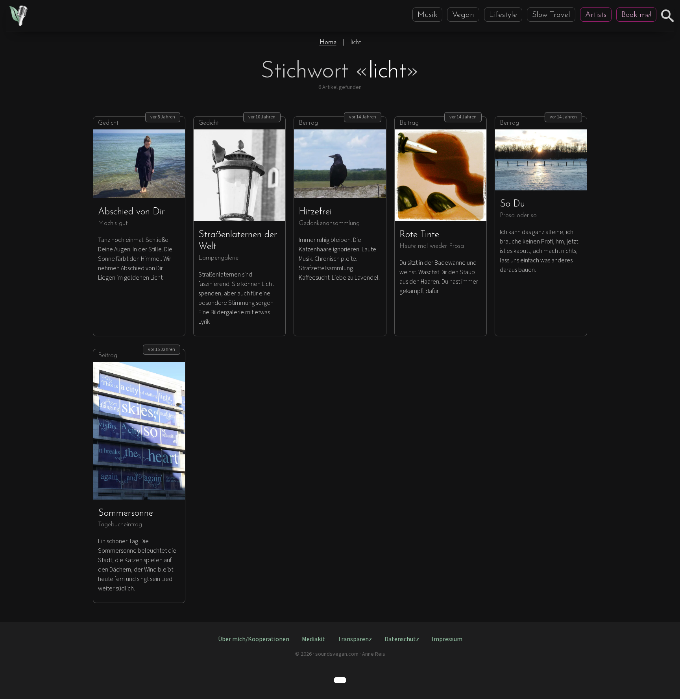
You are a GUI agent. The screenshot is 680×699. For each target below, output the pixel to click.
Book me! (636, 15)
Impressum (447, 639)
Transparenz (355, 639)
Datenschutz (401, 639)
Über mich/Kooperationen (253, 639)
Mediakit (313, 639)
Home (328, 42)
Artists (595, 15)
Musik (427, 15)
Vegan (463, 15)
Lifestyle (503, 15)
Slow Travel (551, 15)
